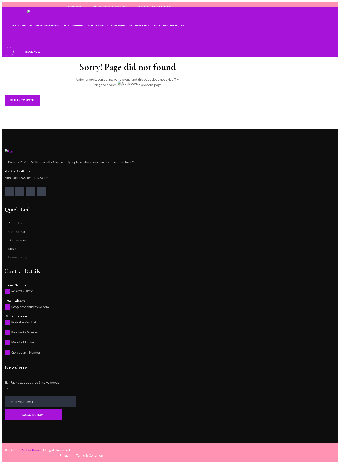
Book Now (32, 51)
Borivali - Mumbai (23, 322)
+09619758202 (22, 291)
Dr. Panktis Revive (29, 450)
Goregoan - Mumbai (25, 352)
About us (26, 25)
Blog (157, 25)
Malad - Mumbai (22, 342)
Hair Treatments (73, 25)
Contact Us (16, 232)
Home (15, 25)
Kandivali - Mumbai (24, 332)
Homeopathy (118, 25)
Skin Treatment (97, 25)
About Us (15, 223)
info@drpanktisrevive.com (111, 6)
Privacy (65, 455)
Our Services (17, 240)
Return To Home (22, 100)
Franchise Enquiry (173, 25)
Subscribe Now (33, 415)
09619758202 (75, 6)
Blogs (12, 249)
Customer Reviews (138, 25)
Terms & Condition (89, 455)
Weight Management (47, 25)
